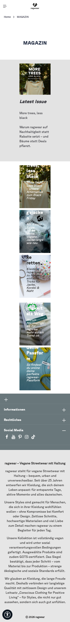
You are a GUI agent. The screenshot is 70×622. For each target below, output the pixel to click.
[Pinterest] (20, 438)
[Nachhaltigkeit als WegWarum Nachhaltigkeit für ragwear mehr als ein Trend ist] (35, 324)
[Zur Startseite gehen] (35, 6)
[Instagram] (27, 438)
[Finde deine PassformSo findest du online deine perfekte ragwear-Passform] (35, 368)
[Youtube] (13, 438)
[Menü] (5, 6)
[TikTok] (33, 438)
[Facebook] (7, 438)
